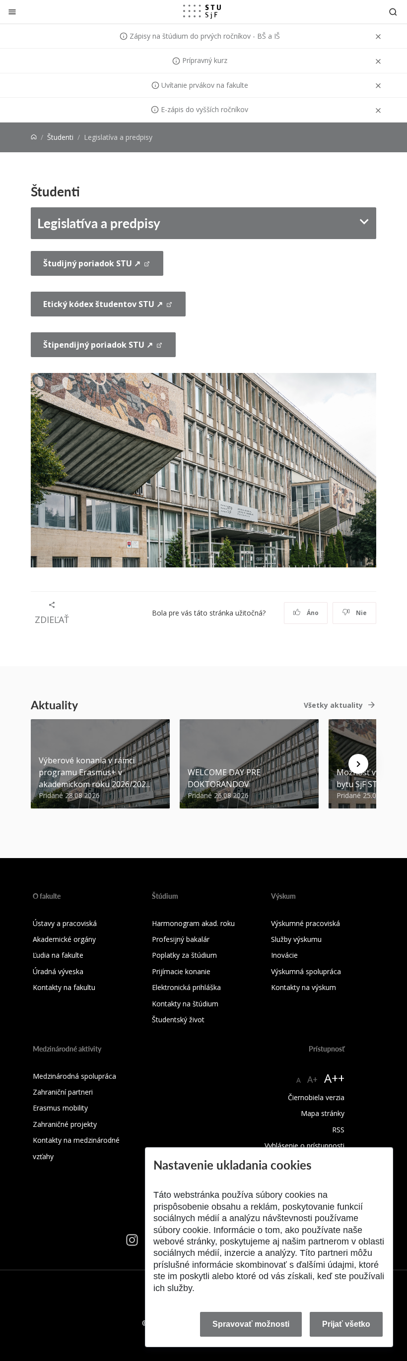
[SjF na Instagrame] (132, 1240)
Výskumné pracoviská (305, 923)
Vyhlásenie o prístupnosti (304, 1145)
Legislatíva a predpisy (98, 223)
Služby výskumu (296, 939)
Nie (360, 613)
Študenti (60, 137)
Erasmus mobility (60, 1108)
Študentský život (178, 1019)
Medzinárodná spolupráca (74, 1076)
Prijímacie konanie (181, 971)
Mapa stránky (322, 1113)
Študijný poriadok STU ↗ (91, 263)
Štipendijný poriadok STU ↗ (98, 344)
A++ (334, 1078)
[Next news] (358, 764)
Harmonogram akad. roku (193, 923)
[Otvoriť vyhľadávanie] (393, 11)
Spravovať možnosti (250, 1324)
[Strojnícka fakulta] (202, 11)
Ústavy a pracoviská (65, 923)
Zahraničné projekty (65, 1124)
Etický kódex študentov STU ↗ (103, 304)
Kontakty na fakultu (64, 987)
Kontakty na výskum (303, 987)
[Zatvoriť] (12, 11)
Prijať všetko (346, 1324)
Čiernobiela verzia (316, 1097)
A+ (312, 1079)
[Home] (34, 137)
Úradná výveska (58, 971)
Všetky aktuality (333, 705)
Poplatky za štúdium (184, 955)
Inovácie (284, 955)
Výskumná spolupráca (306, 971)
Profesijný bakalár (180, 939)
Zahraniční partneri (63, 1092)
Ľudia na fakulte (58, 955)
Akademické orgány (64, 939)
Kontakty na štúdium (185, 1003)
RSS (338, 1129)
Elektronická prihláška (186, 987)
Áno (312, 613)
